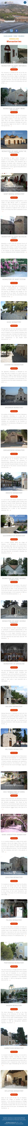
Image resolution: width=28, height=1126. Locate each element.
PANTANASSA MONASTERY (14, 963)
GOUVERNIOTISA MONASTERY (14, 536)
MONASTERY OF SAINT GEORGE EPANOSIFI (14, 621)
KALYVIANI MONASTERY (14, 749)
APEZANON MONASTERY (14, 408)
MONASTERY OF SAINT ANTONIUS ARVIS (14, 66)
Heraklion (21, 36)
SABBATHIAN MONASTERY (14, 1048)
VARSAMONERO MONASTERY (14, 450)
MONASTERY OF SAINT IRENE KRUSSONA (14, 109)
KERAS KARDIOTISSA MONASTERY (14, 835)
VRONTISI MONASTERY (14, 493)
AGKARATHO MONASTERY (14, 365)
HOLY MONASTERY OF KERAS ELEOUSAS (14, 792)
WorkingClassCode (19, 1123)
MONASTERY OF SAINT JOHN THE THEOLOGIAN (14, 151)
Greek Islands (8, 36)
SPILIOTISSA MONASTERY (14, 1091)
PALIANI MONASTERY (14, 920)
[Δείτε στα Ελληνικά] (11, 30)
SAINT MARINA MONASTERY (14, 194)
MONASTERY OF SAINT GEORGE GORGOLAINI (14, 579)
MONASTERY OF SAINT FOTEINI (14, 279)
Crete (15, 36)
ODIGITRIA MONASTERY (14, 877)
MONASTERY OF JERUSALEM (14, 664)
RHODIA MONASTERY (14, 1006)
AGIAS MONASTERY (14, 322)
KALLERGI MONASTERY (14, 707)
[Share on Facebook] (16, 30)
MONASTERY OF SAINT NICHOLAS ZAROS (14, 237)
